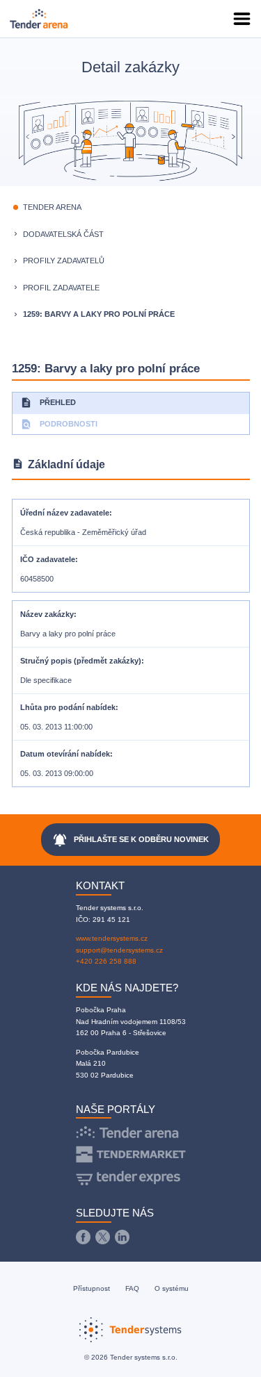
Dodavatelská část (63, 234)
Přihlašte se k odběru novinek (130, 840)
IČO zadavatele (47, 559)
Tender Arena (52, 207)
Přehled (48, 403)
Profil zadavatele (61, 287)
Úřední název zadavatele (64, 513)
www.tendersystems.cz (112, 938)
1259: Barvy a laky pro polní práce (99, 314)
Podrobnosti (58, 424)
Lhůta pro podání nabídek (68, 707)
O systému (172, 1288)
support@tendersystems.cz (119, 950)
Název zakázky (47, 614)
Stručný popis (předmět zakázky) (80, 661)
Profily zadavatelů (63, 260)
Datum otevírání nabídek (65, 754)
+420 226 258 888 (106, 961)
